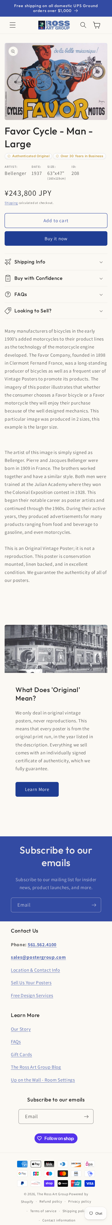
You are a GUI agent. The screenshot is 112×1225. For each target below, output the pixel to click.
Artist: (11, 167)
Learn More (37, 789)
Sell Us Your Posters (31, 982)
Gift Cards (21, 1054)
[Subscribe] (94, 905)
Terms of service (43, 1211)
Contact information (58, 1220)
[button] (13, 25)
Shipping (11, 203)
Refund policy (50, 1201)
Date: (36, 167)
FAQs (16, 1041)
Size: (51, 167)
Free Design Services (32, 995)
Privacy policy (79, 1201)
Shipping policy (75, 1211)
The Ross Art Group (53, 1194)
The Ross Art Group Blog (36, 1067)
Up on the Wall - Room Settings (43, 1080)
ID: (73, 167)
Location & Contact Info (35, 970)
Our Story (21, 1029)
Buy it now (56, 238)
